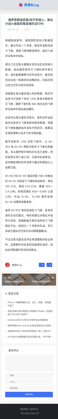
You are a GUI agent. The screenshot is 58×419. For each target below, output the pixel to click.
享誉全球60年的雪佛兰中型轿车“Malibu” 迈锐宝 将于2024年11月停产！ (30, 313)
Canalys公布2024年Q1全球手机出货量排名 (28, 320)
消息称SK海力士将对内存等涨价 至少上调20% (29, 331)
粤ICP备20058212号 (30, 413)
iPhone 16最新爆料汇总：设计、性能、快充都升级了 (29, 304)
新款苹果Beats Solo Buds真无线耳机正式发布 (29, 325)
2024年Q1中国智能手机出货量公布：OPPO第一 (30, 336)
